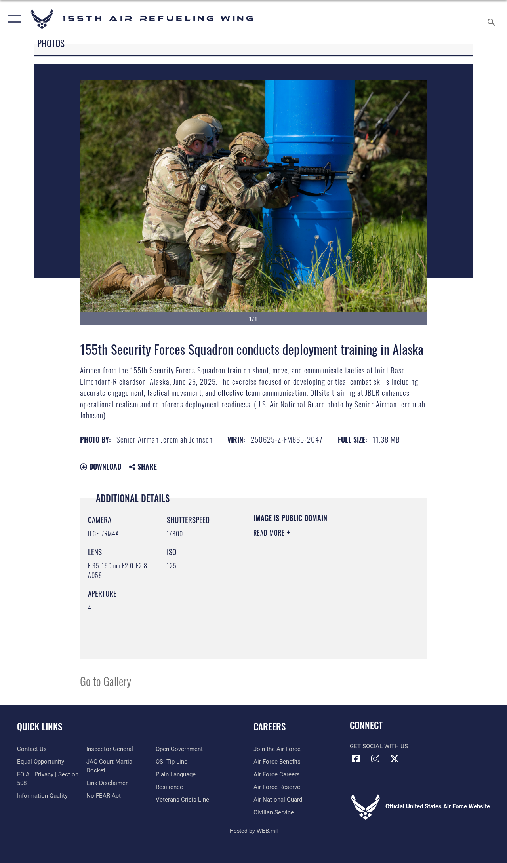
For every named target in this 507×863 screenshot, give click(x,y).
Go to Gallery (105, 680)
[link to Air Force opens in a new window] (394, 758)
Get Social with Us (379, 746)
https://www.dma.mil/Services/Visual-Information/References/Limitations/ (302, 611)
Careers (270, 726)
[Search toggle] (492, 19)
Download (104, 466)
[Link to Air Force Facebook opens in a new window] (356, 758)
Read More (270, 533)
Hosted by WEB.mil (254, 830)
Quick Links (39, 726)
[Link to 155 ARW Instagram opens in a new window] (375, 758)
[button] (13, 19)
